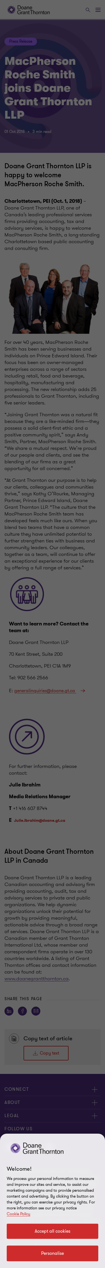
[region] (52, 1201)
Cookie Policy (18, 1214)
